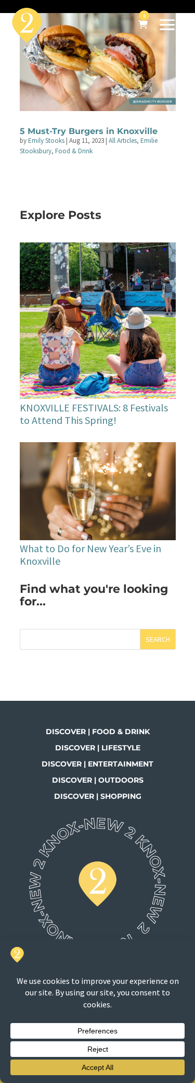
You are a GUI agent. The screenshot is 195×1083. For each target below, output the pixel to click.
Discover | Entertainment (97, 764)
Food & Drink (74, 151)
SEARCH (158, 639)
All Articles (123, 140)
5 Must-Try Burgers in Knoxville (89, 131)
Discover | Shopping (97, 796)
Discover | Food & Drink (98, 731)
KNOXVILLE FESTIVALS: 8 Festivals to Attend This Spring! (94, 414)
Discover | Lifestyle (97, 747)
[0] (143, 25)
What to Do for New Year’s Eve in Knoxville (90, 554)
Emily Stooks (46, 140)
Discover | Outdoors (98, 780)
